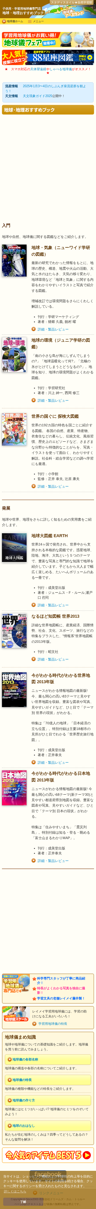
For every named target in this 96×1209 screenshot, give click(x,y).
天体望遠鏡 (38, 69)
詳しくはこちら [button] (15, 1191)
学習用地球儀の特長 (52, 1024)
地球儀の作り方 (24, 1100)
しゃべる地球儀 (60, 69)
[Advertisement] (48, 171)
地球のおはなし (24, 1125)
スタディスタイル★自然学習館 (71, 2)
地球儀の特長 (22, 1080)
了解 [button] (23, 1201)
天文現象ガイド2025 (37, 96)
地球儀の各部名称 (25, 1059)
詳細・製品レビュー (53, 329)
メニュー (38, 21)
